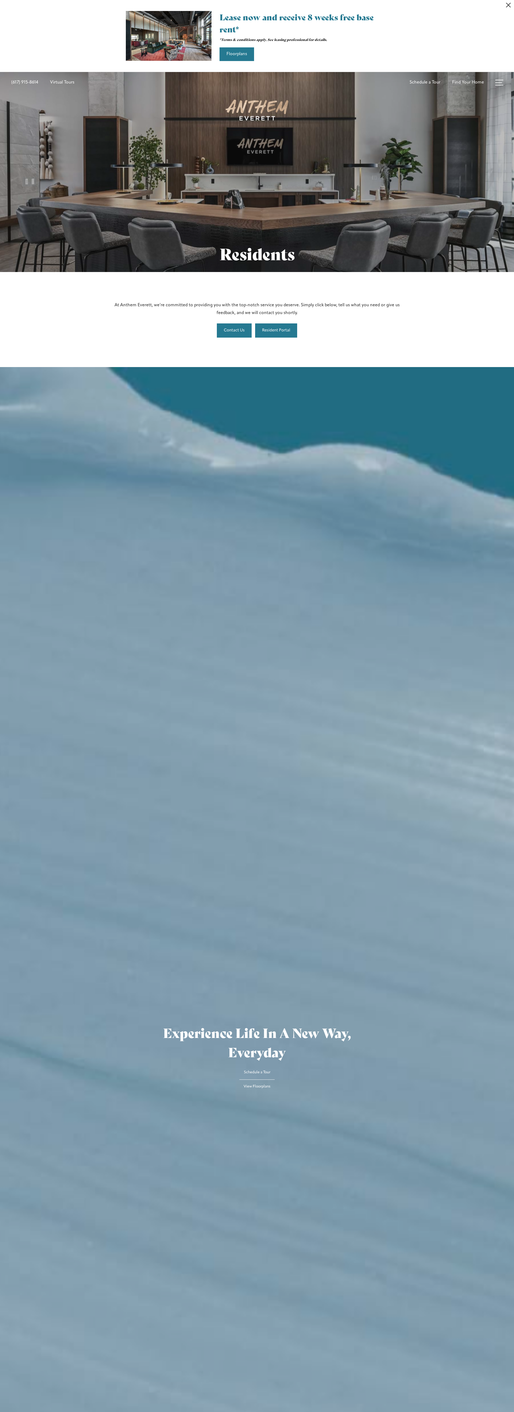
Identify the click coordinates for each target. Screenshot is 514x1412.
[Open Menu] (499, 82)
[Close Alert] (508, 6)
